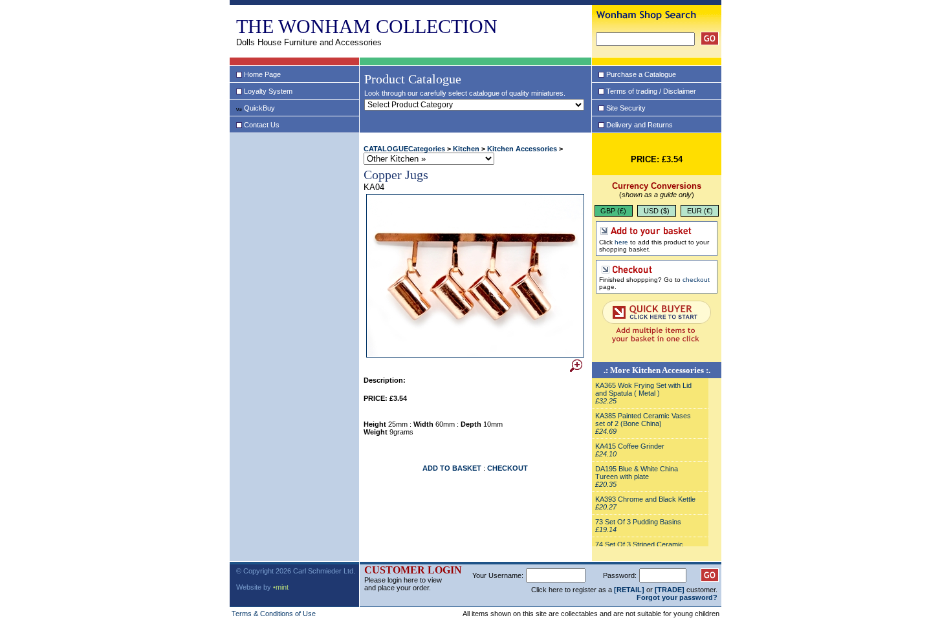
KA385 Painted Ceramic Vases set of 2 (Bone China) (643, 419)
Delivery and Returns (639, 125)
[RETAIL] (629, 590)
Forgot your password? (677, 597)
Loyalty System (268, 91)
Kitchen (466, 149)
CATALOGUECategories (404, 149)
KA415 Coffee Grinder (629, 446)
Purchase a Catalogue (641, 74)
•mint (281, 587)
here (621, 242)
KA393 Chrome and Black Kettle (645, 499)
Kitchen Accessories (522, 149)
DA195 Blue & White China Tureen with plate (636, 472)
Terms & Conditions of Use (274, 613)
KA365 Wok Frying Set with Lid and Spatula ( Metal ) (643, 389)
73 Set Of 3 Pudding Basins (638, 522)
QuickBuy (259, 108)
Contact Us (261, 125)
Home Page (262, 74)
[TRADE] (669, 590)
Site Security (626, 108)
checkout (696, 279)
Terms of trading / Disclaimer (651, 91)
